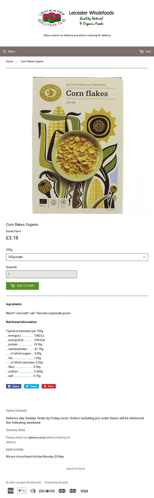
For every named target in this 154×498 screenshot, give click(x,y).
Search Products (75, 468)
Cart (148, 51)
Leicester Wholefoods (28, 482)
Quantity (11, 267)
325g (9, 249)
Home (9, 61)
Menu (11, 51)
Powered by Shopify (56, 482)
